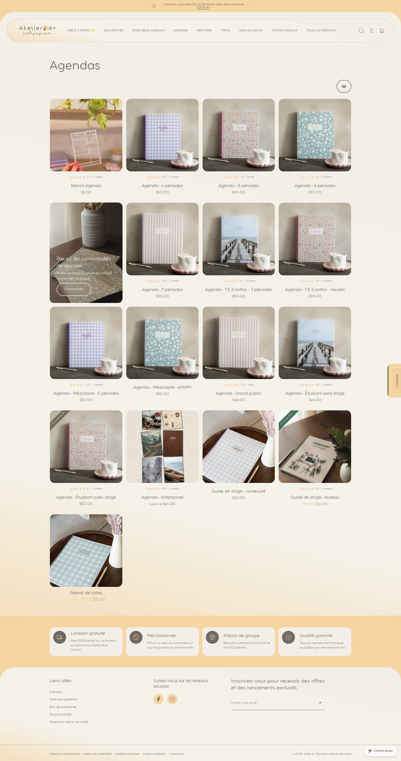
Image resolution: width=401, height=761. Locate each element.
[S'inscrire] (382, 726)
